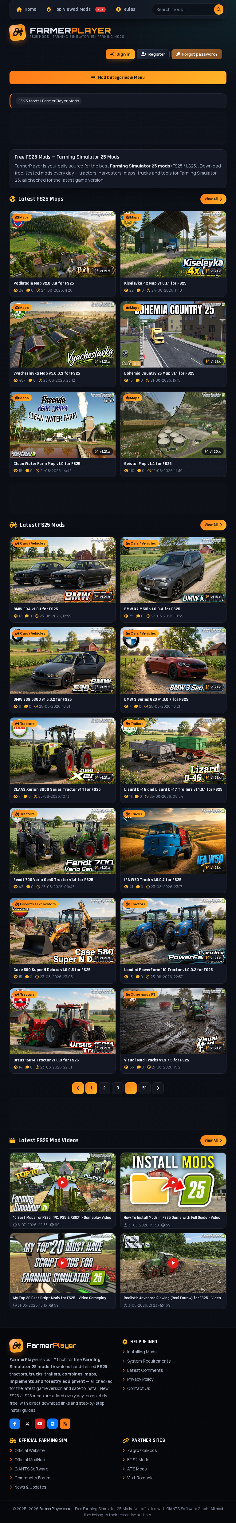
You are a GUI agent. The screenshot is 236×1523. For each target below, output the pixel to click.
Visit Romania (140, 1478)
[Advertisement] (118, 128)
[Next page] (158, 1088)
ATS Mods (137, 1469)
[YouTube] (40, 1424)
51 (144, 1088)
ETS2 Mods (138, 1459)
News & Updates (30, 1487)
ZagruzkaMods (142, 1450)
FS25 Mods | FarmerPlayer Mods (48, 101)
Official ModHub (29, 1459)
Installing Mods (141, 1352)
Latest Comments (145, 1370)
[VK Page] (52, 1424)
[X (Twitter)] (27, 1424)
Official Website (29, 1450)
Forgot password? (200, 54)
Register (156, 54)
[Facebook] (15, 1424)
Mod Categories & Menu (121, 78)
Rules (130, 9)
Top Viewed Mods (79, 9)
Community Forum (32, 1478)
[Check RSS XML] (65, 1424)
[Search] (219, 9)
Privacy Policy (140, 1379)
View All (211, 199)
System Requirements (149, 1361)
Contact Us (138, 1388)
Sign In (123, 54)
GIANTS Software (31, 1469)
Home (30, 9)
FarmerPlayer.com (54, 1508)
